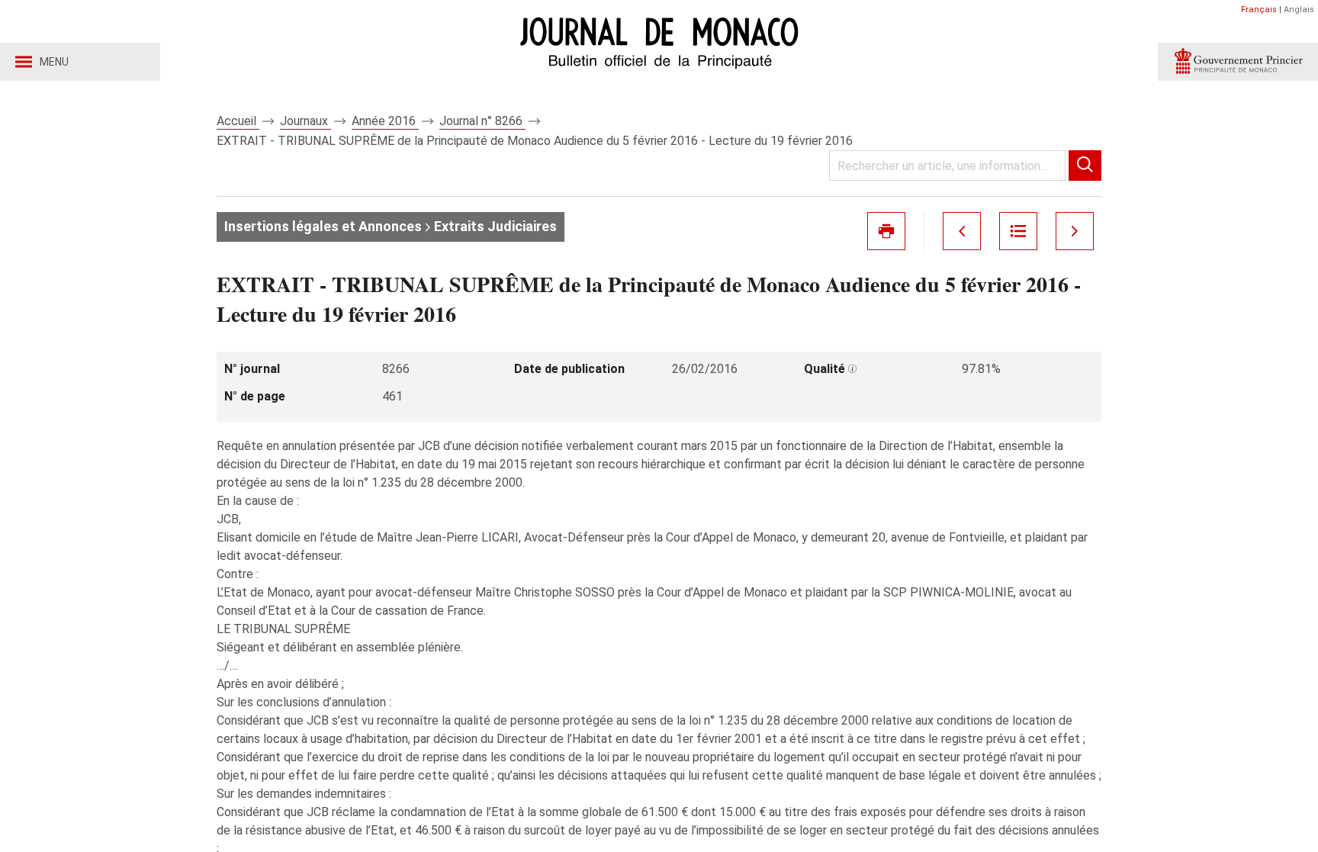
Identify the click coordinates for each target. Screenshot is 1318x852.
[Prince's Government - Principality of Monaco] (1238, 62)
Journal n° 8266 (482, 121)
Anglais (1299, 9)
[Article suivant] (1075, 231)
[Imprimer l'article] (886, 231)
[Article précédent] (962, 231)
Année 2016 (385, 121)
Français (1259, 9)
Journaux (305, 121)
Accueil (238, 121)
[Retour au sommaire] (1018, 231)
